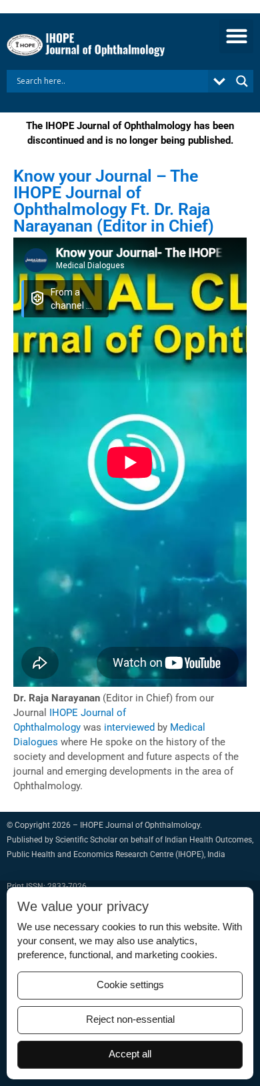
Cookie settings (130, 985)
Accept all (130, 1054)
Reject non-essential (130, 1019)
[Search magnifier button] (242, 81)
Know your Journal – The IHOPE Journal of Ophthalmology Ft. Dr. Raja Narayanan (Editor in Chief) (113, 201)
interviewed (129, 727)
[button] (236, 36)
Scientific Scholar (86, 839)
